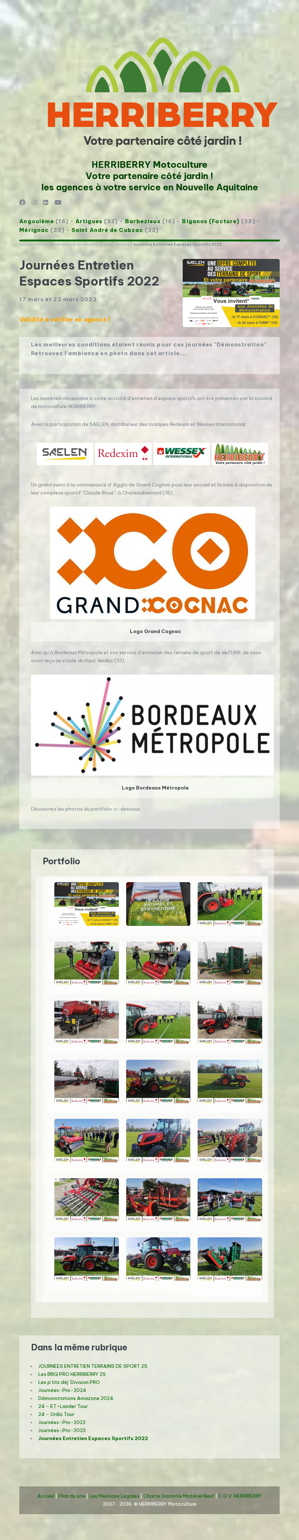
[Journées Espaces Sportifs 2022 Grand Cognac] (158, 904)
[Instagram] (34, 203)
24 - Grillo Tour (56, 1414)
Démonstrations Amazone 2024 (75, 1398)
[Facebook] (22, 203)
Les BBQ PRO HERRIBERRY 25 (72, 1374)
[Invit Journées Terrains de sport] (86, 904)
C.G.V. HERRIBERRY (240, 1496)
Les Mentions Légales (114, 1496)
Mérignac (34, 230)
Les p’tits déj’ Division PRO (69, 1382)
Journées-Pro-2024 (62, 1390)
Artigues (88, 221)
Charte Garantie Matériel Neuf (178, 1496)
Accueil (27, 244)
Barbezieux (143, 221)
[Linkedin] (45, 203)
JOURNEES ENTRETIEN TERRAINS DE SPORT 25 (92, 1366)
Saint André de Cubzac (107, 230)
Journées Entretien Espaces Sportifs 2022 (93, 1438)
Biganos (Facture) (211, 221)
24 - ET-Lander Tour (63, 1406)
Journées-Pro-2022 (62, 1422)
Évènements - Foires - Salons (101, 244)
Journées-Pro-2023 (62, 1430)
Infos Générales (53, 244)
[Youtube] (57, 203)
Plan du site (71, 1496)
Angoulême (36, 221)
